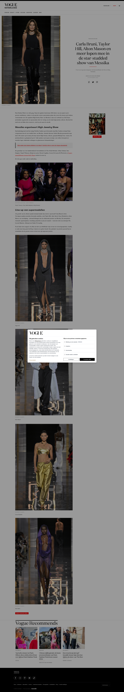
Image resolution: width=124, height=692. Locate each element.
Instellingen (71, 359)
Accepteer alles (87, 359)
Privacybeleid (32, 360)
